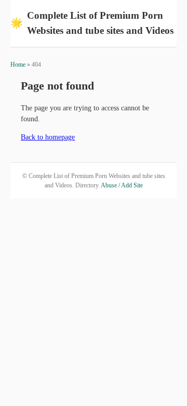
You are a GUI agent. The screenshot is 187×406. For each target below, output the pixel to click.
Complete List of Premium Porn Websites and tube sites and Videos (91, 23)
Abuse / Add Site (122, 185)
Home (17, 64)
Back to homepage (48, 137)
